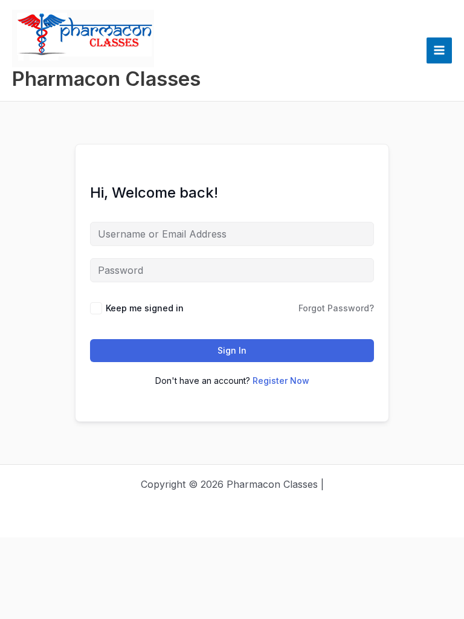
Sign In (232, 350)
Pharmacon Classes (106, 78)
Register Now (281, 380)
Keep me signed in (145, 308)
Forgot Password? (336, 308)
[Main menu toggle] (439, 50)
